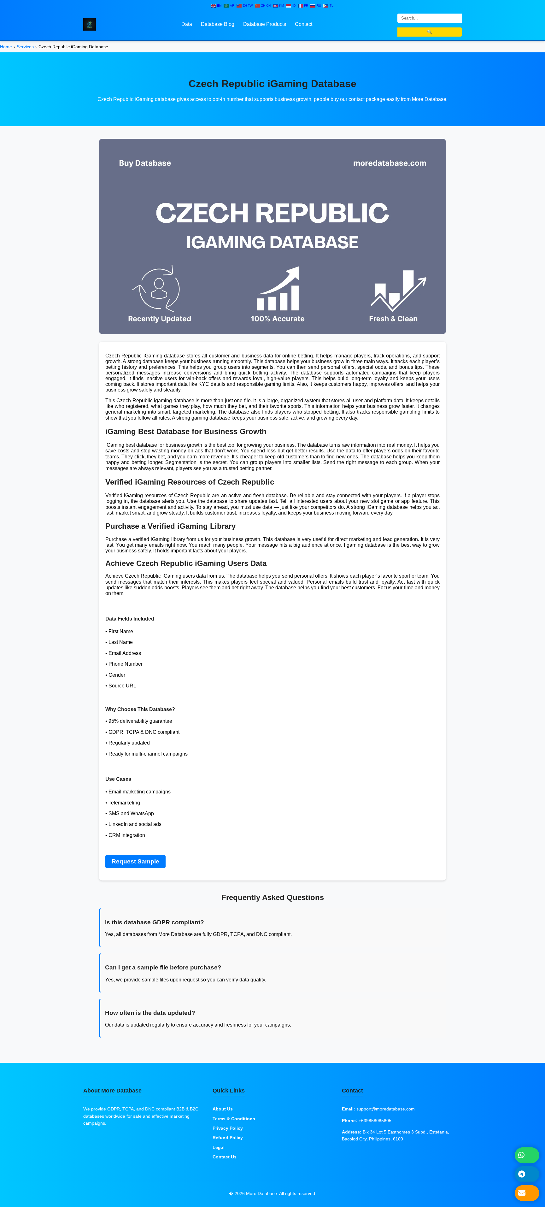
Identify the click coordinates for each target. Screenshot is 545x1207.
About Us (223, 1108)
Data (186, 24)
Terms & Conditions (234, 1118)
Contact (303, 24)
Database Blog (217, 24)
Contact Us (225, 1156)
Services (25, 46)
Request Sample (135, 861)
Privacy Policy (228, 1128)
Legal (219, 1147)
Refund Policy (228, 1137)
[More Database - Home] (89, 23)
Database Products (264, 24)
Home (6, 46)
